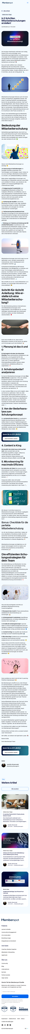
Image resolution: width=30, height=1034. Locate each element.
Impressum (5, 1018)
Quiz (13, 706)
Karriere (4, 972)
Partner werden (6, 975)
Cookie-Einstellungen (7, 1021)
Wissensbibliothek (20, 693)
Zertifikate (13, 712)
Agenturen (4, 955)
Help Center (5, 978)
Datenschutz (12, 1018)
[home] (7, 3)
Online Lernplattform (7, 98)
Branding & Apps (6, 938)
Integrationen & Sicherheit (9, 941)
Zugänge (21, 720)
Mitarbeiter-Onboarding (8, 952)
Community (5, 963)
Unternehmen (5, 969)
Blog (3, 966)
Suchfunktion (13, 695)
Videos (24, 705)
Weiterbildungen (13, 113)
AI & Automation (6, 935)
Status (22, 1018)
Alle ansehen (15, 789)
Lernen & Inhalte (6, 929)
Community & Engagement (9, 932)
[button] (27, 3)
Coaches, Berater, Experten (9, 949)
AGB (18, 1018)
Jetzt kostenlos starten (11, 438)
